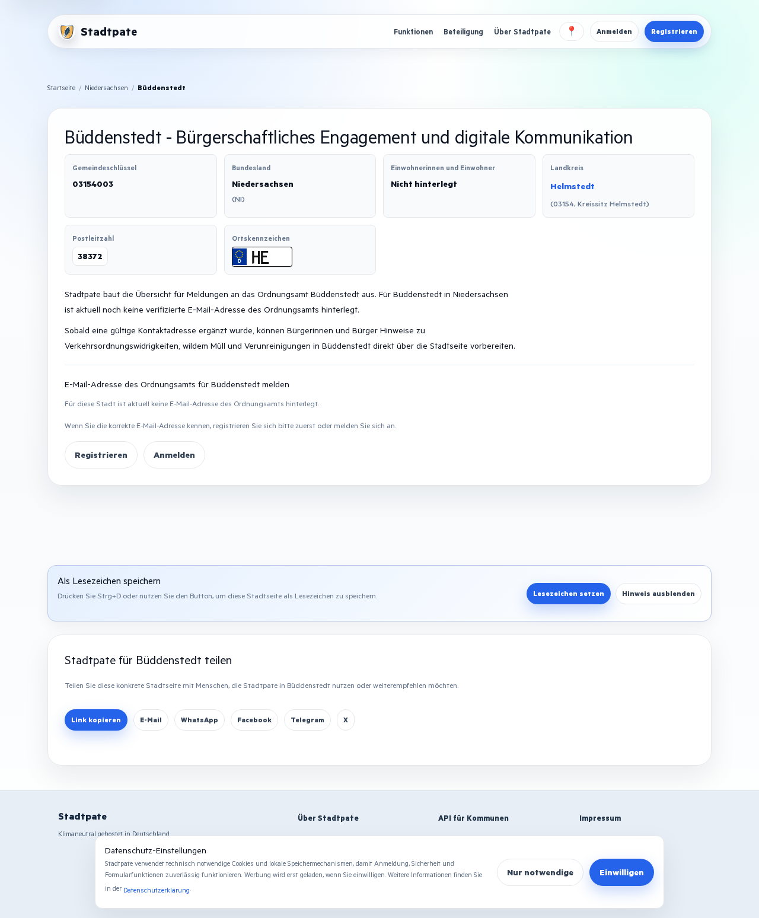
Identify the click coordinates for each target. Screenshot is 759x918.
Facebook (254, 719)
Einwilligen (621, 872)
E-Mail (151, 719)
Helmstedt (572, 186)
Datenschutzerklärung (156, 889)
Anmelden (614, 31)
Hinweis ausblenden (658, 593)
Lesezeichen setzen (568, 593)
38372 (90, 256)
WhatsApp (199, 719)
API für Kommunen (473, 818)
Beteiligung (463, 31)
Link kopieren (96, 719)
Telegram (307, 719)
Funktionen (413, 31)
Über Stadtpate (522, 31)
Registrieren (674, 31)
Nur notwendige (540, 872)
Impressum (600, 818)
